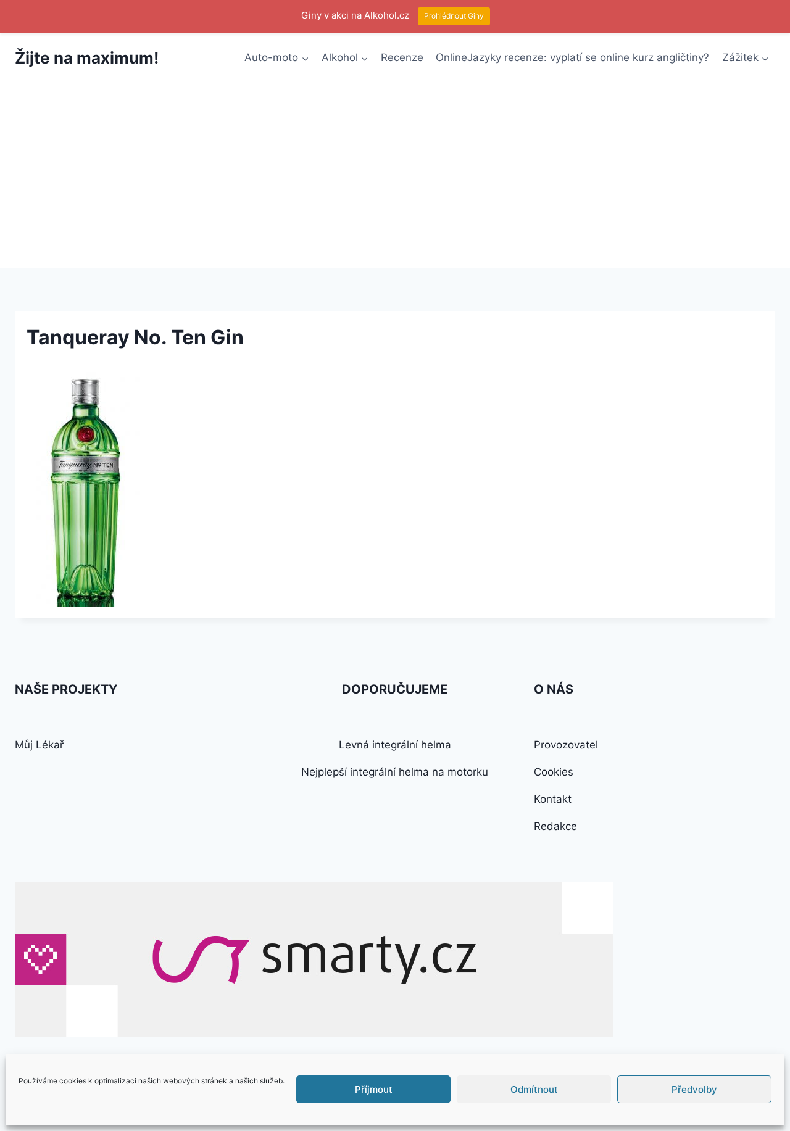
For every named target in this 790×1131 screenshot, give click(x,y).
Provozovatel (566, 745)
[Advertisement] (395, 175)
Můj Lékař (39, 745)
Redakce (555, 826)
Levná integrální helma (395, 745)
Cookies (553, 772)
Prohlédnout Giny (454, 15)
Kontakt (553, 799)
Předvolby (694, 1089)
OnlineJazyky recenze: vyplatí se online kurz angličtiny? (572, 57)
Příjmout (374, 1089)
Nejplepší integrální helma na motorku (394, 772)
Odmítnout (534, 1089)
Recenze (402, 57)
